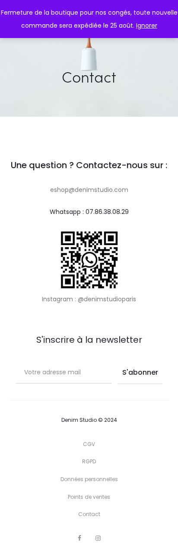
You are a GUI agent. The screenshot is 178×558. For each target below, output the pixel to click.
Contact (89, 514)
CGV (89, 444)
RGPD (89, 461)
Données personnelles (89, 479)
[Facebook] (79, 538)
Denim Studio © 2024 (89, 420)
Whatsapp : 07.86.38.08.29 (89, 211)
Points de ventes (89, 497)
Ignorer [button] (146, 25)
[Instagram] (98, 538)
